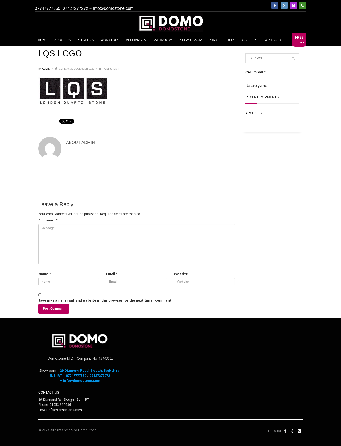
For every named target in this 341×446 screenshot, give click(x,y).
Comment (48, 220)
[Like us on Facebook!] (285, 430)
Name (44, 274)
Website (181, 274)
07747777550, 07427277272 (61, 8)
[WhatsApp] (302, 5)
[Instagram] (293, 5)
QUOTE (299, 39)
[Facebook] (274, 5)
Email (112, 274)
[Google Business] (284, 5)
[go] (293, 58)
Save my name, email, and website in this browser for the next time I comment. (105, 300)
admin (46, 68)
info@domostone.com (113, 8)
